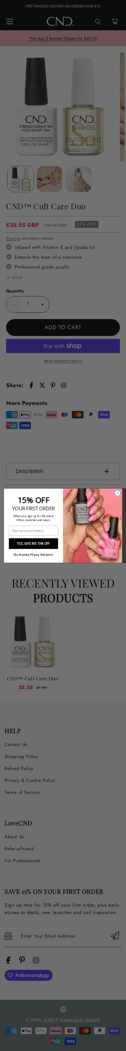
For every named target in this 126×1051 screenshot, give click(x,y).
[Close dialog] (117, 493)
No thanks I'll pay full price (33, 554)
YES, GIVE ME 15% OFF (33, 543)
